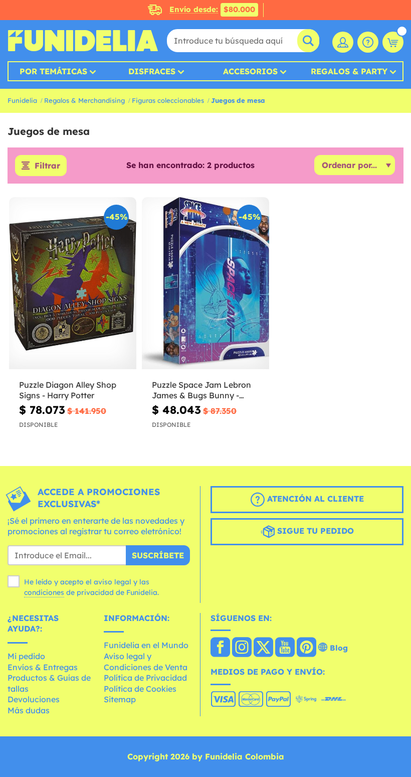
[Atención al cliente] (367, 42)
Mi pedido (26, 656)
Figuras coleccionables (168, 100)
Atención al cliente (314, 499)
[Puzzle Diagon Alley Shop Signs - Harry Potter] (72, 283)
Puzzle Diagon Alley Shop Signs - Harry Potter (67, 390)
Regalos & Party (349, 71)
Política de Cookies (140, 689)
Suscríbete (158, 555)
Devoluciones (34, 699)
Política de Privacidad (145, 678)
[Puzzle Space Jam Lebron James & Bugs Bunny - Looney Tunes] (205, 283)
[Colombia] (220, 648)
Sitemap (120, 699)
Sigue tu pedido (314, 531)
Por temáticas (53, 71)
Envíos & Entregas (43, 667)
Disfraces (151, 71)
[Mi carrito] (392, 42)
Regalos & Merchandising (84, 100)
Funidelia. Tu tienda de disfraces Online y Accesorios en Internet (83, 40)
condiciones (44, 592)
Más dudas (29, 710)
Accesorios (250, 71)
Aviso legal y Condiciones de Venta (145, 661)
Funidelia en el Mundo (146, 645)
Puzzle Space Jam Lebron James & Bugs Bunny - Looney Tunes (201, 390)
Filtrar (47, 166)
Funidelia (22, 100)
